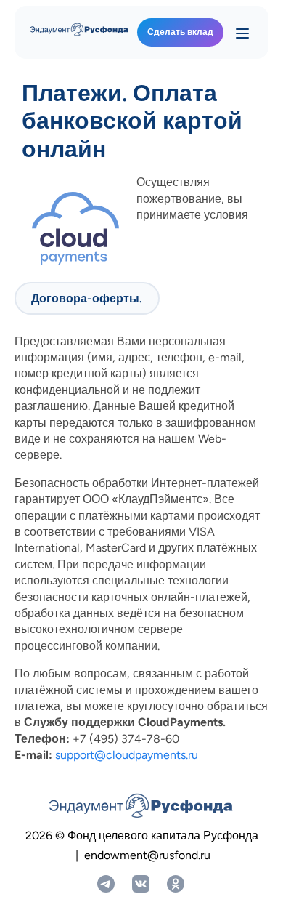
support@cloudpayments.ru (126, 755)
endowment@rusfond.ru (147, 855)
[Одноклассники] (175, 883)
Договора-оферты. (86, 298)
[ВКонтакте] (140, 883)
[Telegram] (106, 883)
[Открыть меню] (242, 32)
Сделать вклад (180, 32)
